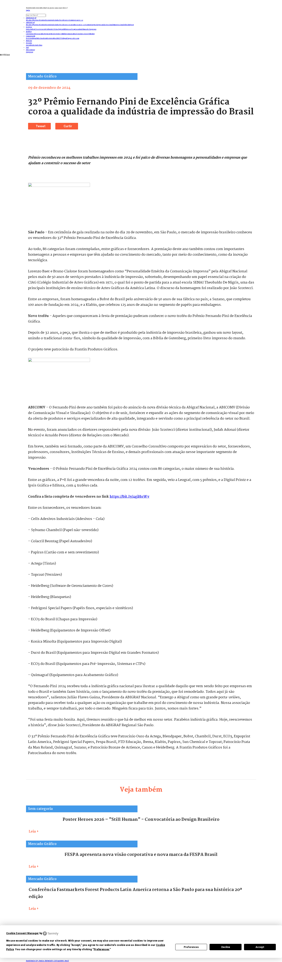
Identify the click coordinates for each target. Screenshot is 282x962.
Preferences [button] (101, 949)
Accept (260, 947)
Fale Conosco (30, 50)
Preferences (191, 947)
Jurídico (29, 32)
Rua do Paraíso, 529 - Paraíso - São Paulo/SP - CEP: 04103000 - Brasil (47, 961)
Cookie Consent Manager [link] (22, 933)
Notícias (29, 41)
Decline (225, 947)
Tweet (40, 126)
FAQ (27, 47)
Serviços (29, 27)
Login (28, 10)
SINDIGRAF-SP (31, 18)
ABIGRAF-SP (30, 22)
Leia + (34, 831)
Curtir (68, 126)
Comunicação (30, 36)
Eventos (29, 43)
